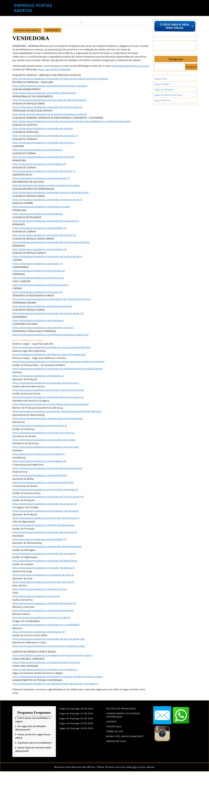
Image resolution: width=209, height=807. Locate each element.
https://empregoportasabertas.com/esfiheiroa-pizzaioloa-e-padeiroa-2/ (50, 334)
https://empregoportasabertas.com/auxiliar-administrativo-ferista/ (48, 390)
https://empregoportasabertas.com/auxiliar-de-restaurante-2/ (45, 220)
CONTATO (111, 721)
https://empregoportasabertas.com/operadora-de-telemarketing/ (47, 418)
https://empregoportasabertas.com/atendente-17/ (39, 539)
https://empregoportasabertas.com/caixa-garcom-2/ (40, 284)
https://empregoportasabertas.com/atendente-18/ (39, 249)
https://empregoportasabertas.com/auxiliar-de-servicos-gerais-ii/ (47, 256)
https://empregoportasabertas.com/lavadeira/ (37, 149)
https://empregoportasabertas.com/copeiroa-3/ (38, 277)
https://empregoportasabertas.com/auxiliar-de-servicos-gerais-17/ (48, 313)
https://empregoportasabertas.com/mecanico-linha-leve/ (43, 610)
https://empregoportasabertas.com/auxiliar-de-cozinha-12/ (44, 235)
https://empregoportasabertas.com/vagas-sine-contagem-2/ (44, 669)
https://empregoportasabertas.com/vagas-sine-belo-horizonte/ (46, 662)
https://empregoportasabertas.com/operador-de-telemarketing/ (47, 546)
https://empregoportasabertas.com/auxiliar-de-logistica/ (42, 128)
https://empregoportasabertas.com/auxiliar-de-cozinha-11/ (44, 171)
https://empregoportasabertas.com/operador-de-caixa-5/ (43, 582)
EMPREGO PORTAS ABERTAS (33, 7)
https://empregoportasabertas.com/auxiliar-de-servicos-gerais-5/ (47, 199)
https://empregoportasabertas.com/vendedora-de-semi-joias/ (45, 446)
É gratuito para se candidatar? (35, 742)
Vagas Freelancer (162, 100)
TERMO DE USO (114, 731)
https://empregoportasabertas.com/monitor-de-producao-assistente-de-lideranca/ (57, 411)
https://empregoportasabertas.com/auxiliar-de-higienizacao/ (45, 560)
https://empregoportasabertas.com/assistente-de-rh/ (41, 178)
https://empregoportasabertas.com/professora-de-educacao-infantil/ (49, 114)
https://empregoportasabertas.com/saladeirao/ (38, 320)
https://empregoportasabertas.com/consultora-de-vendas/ (44, 439)
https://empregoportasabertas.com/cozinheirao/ (38, 270)
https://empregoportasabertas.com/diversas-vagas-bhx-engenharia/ (49, 354)
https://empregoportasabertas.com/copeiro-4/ (37, 292)
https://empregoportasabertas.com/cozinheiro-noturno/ (42, 327)
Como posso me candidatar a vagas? (32, 719)
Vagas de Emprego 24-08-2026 (76, 728)
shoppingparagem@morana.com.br (130, 65)
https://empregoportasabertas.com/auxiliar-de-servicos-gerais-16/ (48, 496)
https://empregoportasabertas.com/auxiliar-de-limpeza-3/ (43, 567)
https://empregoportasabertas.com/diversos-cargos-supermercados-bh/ (51, 347)
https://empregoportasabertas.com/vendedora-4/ (39, 461)
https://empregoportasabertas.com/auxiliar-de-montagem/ (44, 553)
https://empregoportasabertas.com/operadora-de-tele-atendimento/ (49, 100)
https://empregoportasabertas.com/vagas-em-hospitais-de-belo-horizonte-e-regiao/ (57, 676)
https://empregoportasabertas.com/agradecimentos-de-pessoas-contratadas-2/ (55, 683)
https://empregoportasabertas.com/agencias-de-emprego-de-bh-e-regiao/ (52, 655)
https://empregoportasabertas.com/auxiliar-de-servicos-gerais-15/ (48, 397)
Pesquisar (176, 59)
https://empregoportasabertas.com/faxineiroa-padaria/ (42, 306)
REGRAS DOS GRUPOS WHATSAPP (124, 736)
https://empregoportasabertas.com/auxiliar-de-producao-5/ (44, 532)
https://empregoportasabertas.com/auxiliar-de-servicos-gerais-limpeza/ (50, 242)
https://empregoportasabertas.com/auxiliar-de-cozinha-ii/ (43, 142)
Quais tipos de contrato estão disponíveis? (33, 749)
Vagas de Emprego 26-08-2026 (76, 718)
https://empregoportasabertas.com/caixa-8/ (36, 596)
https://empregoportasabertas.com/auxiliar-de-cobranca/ (43, 432)
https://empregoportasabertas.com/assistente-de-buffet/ (43, 482)
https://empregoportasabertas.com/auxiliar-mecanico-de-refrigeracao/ (50, 192)
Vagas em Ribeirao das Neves (168, 95)
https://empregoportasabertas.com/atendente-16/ (39, 228)
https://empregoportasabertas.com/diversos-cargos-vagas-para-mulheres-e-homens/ (58, 361)
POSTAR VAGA (114, 726)
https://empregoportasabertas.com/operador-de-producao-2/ (45, 382)
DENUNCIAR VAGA (116, 741)
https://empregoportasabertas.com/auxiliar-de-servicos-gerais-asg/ (48, 638)
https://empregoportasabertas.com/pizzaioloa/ (37, 213)
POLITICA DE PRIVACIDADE (121, 708)
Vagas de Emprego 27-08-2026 (76, 713)
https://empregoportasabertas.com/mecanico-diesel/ (41, 617)
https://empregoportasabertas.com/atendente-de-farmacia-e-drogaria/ (50, 404)
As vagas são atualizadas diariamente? (30, 728)
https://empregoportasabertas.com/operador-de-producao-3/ (45, 518)
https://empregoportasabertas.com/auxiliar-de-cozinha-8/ (43, 156)
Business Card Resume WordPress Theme (79, 767)
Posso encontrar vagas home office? (32, 736)
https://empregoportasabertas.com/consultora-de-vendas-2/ (45, 489)
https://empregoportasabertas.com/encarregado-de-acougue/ (46, 185)
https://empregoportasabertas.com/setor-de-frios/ (39, 589)
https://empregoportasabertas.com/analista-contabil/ (41, 206)
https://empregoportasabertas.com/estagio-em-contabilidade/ (46, 624)
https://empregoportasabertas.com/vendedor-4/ (38, 454)
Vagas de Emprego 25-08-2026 (76, 723)
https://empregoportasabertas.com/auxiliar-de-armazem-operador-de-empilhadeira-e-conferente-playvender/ (71, 121)
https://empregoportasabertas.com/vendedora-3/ (39, 164)
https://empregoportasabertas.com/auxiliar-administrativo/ (44, 92)
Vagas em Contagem (164, 89)
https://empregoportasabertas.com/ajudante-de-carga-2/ (43, 574)
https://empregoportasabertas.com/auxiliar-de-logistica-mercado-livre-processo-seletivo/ (60, 78)
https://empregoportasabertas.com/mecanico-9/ (38, 631)
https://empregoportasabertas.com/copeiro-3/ (37, 263)
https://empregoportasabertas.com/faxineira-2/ (38, 375)
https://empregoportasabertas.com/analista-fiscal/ (39, 475)
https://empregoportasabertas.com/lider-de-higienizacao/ (43, 525)
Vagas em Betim (162, 84)
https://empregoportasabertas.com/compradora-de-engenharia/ (47, 468)
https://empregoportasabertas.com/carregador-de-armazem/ (45, 510)
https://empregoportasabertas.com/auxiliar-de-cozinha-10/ (44, 603)
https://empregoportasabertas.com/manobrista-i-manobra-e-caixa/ (48, 646)
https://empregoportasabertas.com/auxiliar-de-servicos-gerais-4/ (47, 107)
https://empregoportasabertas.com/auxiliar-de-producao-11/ (45, 135)
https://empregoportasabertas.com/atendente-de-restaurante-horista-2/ (51, 299)
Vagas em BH (160, 78)
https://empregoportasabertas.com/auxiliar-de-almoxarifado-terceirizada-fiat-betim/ (57, 368)
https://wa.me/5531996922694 (54, 69)
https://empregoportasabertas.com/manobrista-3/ (39, 425)
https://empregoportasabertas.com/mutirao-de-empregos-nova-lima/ (49, 85)
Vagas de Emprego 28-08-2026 (76, 708)
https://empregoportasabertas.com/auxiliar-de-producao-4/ (44, 503)
